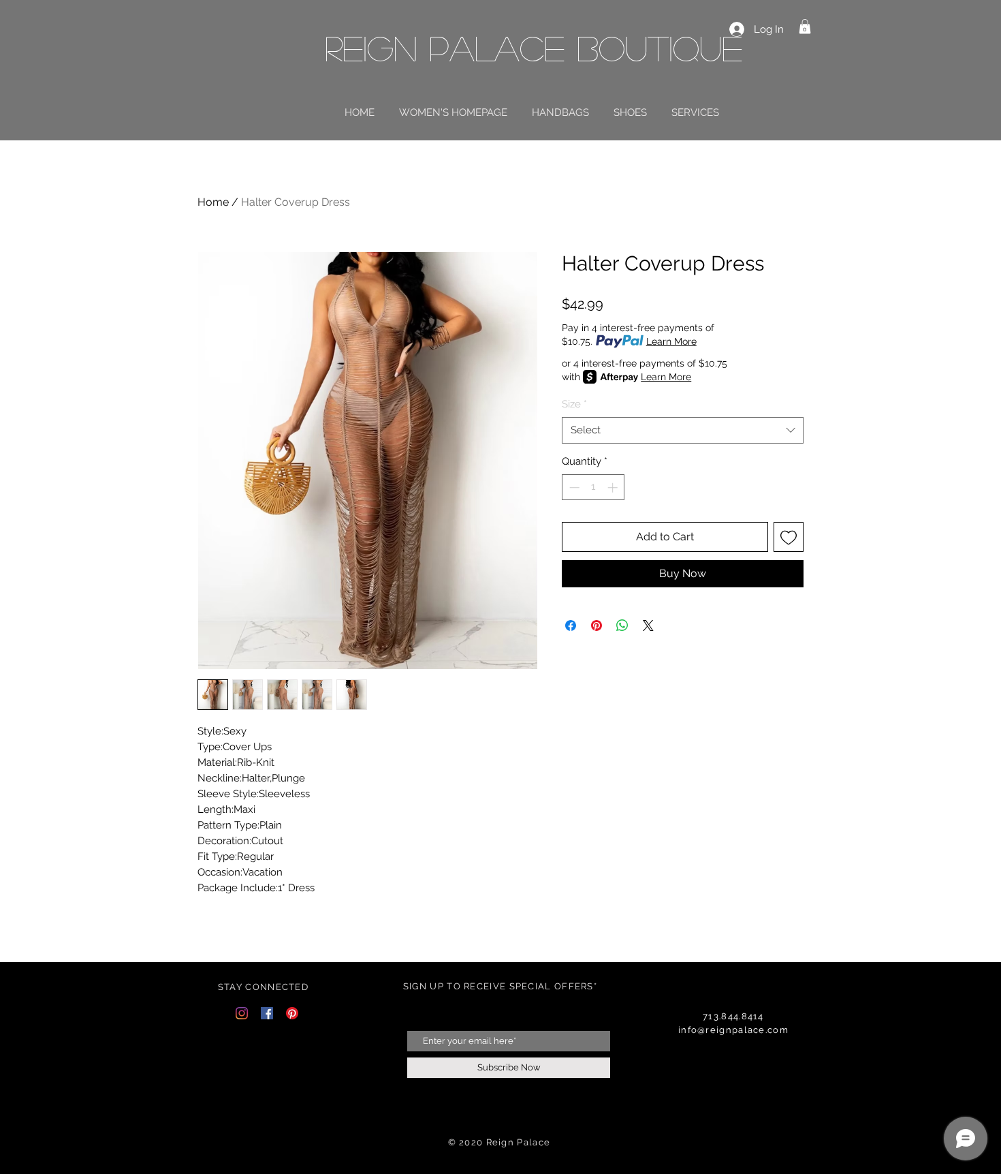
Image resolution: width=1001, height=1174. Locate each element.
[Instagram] (242, 1013)
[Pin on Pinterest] (596, 625)
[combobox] (683, 430)
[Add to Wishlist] (789, 537)
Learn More (671, 341)
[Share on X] (648, 625)
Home (213, 202)
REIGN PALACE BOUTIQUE (533, 47)
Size (574, 404)
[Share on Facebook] (570, 625)
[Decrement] (573, 487)
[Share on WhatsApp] (622, 625)
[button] (805, 26)
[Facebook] (267, 1013)
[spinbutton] (593, 487)
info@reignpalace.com (733, 1030)
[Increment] (614, 487)
